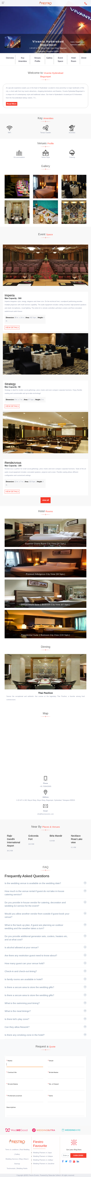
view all (45, 500)
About (26, 1159)
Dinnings (85, 58)
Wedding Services (12, 1159)
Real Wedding (24, 1149)
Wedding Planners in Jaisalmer (43, 1163)
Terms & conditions (12, 1149)
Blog (20, 1159)
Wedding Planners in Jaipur (42, 1153)
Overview (10, 58)
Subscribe (78, 1155)
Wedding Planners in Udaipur (43, 1156)
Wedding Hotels (22, 1168)
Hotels (72, 42)
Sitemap (17, 1164)
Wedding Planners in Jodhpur (43, 1160)
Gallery (49, 58)
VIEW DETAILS (12, 327)
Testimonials (11, 1168)
